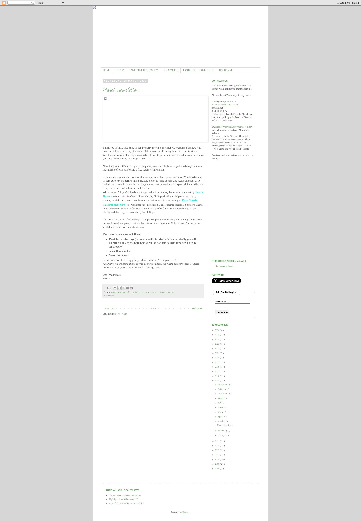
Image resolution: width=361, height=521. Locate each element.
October (221, 388)
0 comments (109, 295)
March (221, 421)
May (220, 411)
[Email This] (115, 288)
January (221, 435)
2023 (217, 343)
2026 (217, 329)
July (220, 402)
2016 (217, 375)
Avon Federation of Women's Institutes (126, 502)
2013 (217, 445)
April (220, 416)
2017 (217, 371)
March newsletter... (123, 89)
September (223, 393)
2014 (217, 440)
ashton (114, 292)
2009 (217, 463)
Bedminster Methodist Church (225, 104)
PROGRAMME (225, 70)
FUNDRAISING (170, 70)
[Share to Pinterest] (131, 288)
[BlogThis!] (119, 288)
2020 (217, 357)
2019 (217, 362)
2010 (217, 459)
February (222, 430)
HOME (106, 70)
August (221, 398)
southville (155, 292)
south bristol (144, 292)
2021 (217, 352)
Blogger (185, 511)
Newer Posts (109, 308)
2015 (217, 380)
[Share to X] (123, 288)
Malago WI (133, 292)
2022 (217, 348)
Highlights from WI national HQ (123, 499)
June (220, 407)
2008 (217, 468)
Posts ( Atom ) (121, 313)
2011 (217, 454)
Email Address (222, 302)
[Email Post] (108, 287)
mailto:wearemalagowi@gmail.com (232, 126)
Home (153, 308)
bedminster (122, 292)
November (223, 384)
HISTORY (120, 70)
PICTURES (189, 70)
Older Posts (197, 308)
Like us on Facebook (223, 266)
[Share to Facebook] (127, 288)
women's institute (167, 292)
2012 (217, 450)
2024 (217, 339)
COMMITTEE (206, 70)
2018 (217, 366)
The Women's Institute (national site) (125, 495)
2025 (217, 334)
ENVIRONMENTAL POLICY (144, 70)
